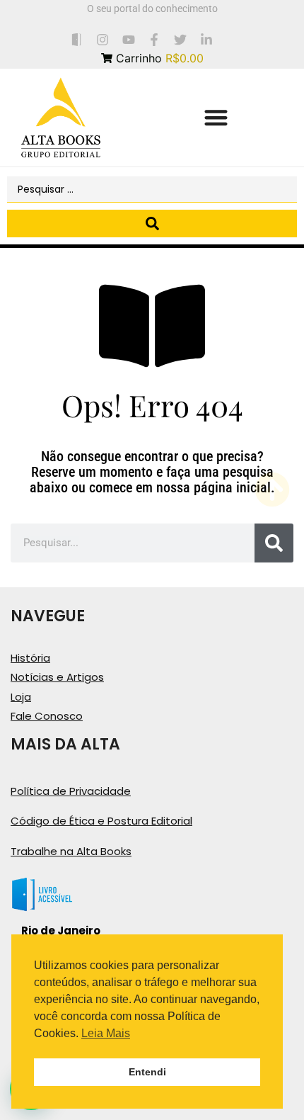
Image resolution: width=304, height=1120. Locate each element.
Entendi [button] (147, 1071)
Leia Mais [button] (105, 1033)
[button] (216, 118)
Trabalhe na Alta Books (71, 851)
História (30, 657)
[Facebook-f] (154, 39)
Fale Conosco (47, 715)
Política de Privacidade (71, 791)
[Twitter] (180, 39)
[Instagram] (102, 39)
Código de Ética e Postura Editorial (101, 820)
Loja (21, 696)
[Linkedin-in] (207, 39)
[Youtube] (128, 39)
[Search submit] (152, 223)
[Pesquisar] (274, 543)
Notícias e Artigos (57, 676)
